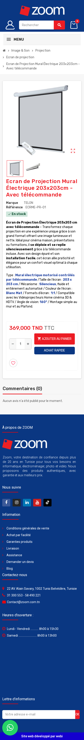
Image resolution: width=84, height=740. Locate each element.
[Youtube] (37, 502)
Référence (14, 207)
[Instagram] (17, 502)
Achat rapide (54, 350)
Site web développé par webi (42, 736)
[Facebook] (6, 502)
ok (77, 714)
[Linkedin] (27, 502)
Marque (12, 203)
